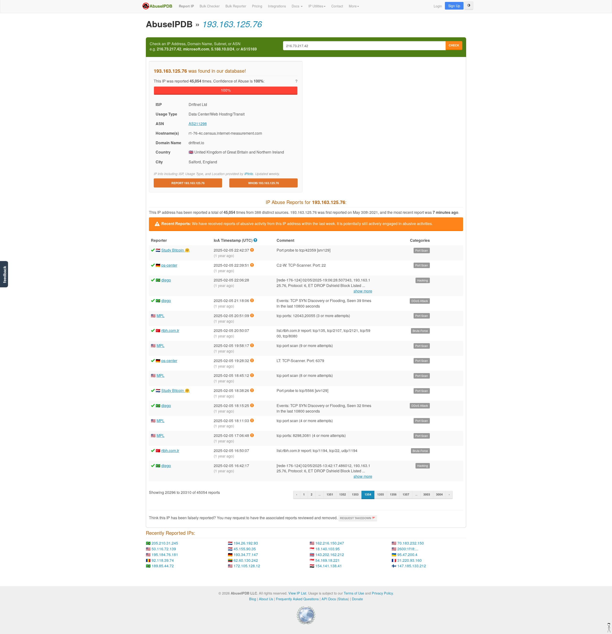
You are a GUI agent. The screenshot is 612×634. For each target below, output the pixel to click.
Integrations (277, 6)
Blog (252, 598)
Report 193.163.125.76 (188, 183)
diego (166, 280)
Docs (296, 6)
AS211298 (198, 123)
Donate (357, 598)
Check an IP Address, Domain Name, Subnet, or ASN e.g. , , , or (203, 46)
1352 (342, 494)
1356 (393, 494)
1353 (355, 494)
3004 (439, 494)
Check (454, 45)
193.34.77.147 (246, 554)
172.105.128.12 (247, 565)
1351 (330, 494)
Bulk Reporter (235, 6)
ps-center (169, 265)
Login (438, 6)
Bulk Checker (210, 6)
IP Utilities (315, 6)
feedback (4, 274)
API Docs (329, 598)
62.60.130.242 (246, 560)
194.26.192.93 (246, 543)
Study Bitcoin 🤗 (175, 250)
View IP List (297, 592)
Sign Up (454, 5)
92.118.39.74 (163, 560)
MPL (160, 315)
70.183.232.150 (410, 543)
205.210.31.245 (165, 543)
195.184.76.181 (165, 554)
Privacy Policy (382, 592)
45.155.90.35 (245, 548)
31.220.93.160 (409, 560)
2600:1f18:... (407, 548)
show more (363, 291)
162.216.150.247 (329, 543)
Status (343, 598)
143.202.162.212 (329, 554)
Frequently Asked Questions (297, 598)
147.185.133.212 (411, 565)
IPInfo (248, 173)
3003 (426, 494)
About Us (266, 598)
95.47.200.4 (407, 554)
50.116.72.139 (164, 548)
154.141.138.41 (328, 565)
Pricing (257, 6)
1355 (380, 494)
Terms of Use (354, 592)
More (353, 6)
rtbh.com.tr (170, 330)
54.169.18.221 (327, 560)
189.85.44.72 (163, 565)
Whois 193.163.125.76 (263, 183)
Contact (337, 6)
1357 (406, 494)
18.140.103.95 (327, 548)
